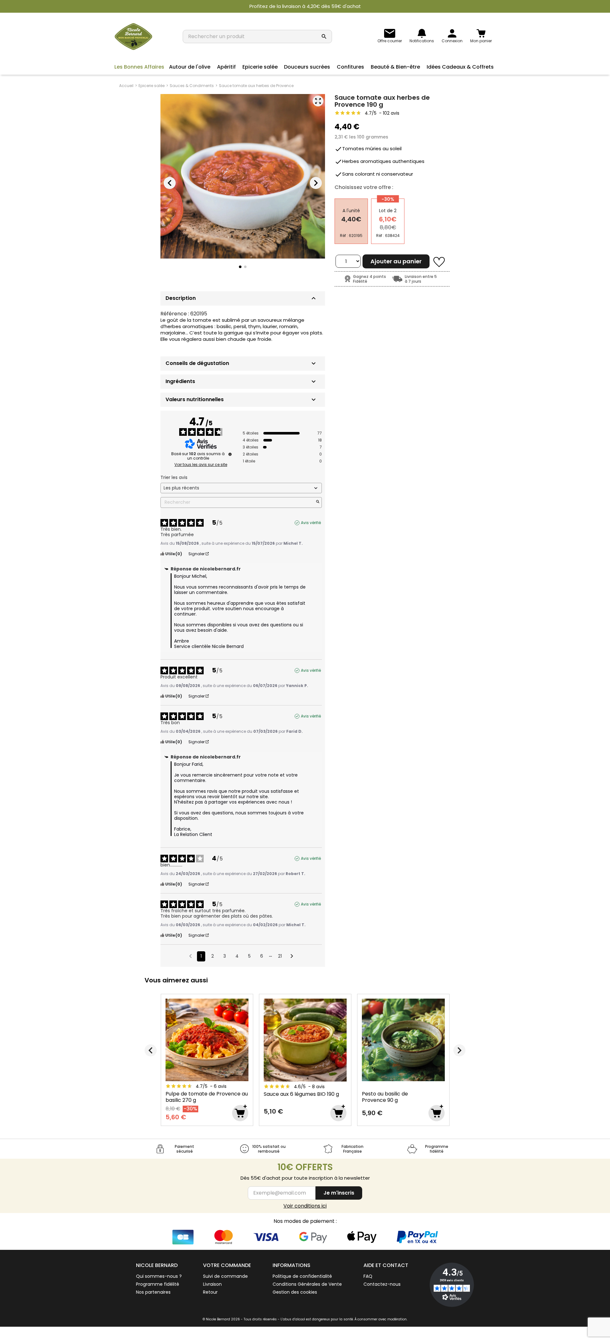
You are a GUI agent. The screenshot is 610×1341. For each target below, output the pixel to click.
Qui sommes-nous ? (159, 1276)
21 (280, 956)
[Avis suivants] (292, 956)
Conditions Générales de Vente (307, 1284)
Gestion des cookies (295, 1292)
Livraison (212, 1284)
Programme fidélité (157, 1284)
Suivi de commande (225, 1276)
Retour (210, 1292)
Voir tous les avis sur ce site (200, 464)
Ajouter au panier (396, 261)
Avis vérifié (311, 522)
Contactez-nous (382, 1284)
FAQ (367, 1276)
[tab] (242, 363)
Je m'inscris (338, 1192)
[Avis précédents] (190, 955)
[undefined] (230, 454)
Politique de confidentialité (302, 1276)
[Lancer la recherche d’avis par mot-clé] (317, 502)
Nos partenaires (153, 1292)
